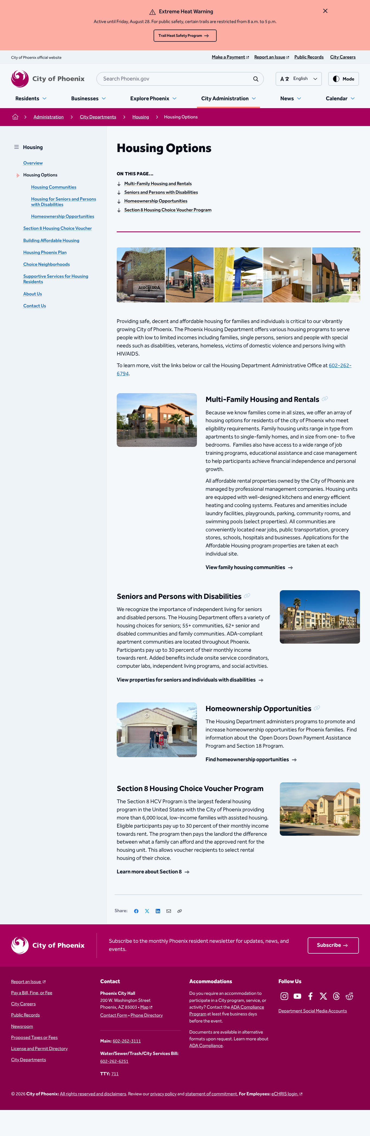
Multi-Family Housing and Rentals (158, 184)
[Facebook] (136, 911)
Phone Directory (147, 1015)
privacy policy (163, 1094)
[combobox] (180, 79)
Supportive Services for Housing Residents (55, 279)
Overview (33, 163)
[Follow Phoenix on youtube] (297, 996)
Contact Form (113, 1015)
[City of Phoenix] (48, 79)
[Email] (168, 911)
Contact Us (34, 306)
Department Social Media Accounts (312, 1011)
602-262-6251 (114, 1061)
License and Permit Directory (39, 1048)
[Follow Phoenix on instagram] (284, 996)
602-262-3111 (127, 1041)
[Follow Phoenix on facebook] (310, 996)
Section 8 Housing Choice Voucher (57, 228)
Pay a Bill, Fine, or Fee (31, 993)
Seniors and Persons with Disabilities (161, 192)
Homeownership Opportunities (62, 216)
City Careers (23, 1004)
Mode (348, 79)
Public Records (25, 1015)
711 (115, 1074)
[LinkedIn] (158, 911)
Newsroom (22, 1026)
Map (144, 1007)
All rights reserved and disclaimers (93, 1094)
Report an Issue (26, 982)
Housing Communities (53, 187)
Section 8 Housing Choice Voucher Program (168, 210)
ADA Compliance (206, 1046)
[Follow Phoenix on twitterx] (323, 996)
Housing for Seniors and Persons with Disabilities (63, 202)
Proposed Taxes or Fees (34, 1037)
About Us (32, 294)
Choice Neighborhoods (46, 264)
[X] (147, 911)
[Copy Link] (179, 911)
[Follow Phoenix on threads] (336, 996)
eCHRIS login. (284, 1094)
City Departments (28, 1060)
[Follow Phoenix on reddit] (349, 996)
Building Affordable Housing (51, 240)
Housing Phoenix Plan (45, 252)
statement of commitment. (211, 1094)
